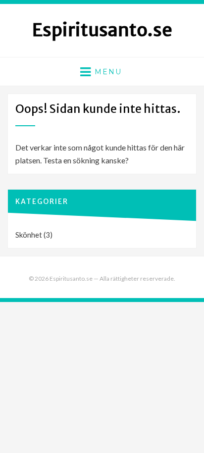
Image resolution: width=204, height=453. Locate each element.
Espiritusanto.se (102, 30)
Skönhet (28, 234)
